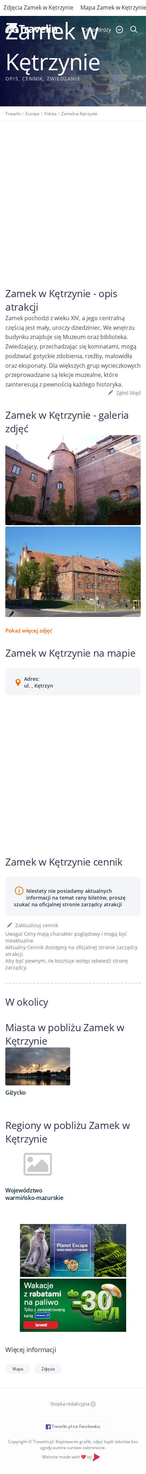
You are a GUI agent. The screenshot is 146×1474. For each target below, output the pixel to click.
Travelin (13, 114)
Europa (32, 114)
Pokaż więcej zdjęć (28, 630)
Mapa (17, 1369)
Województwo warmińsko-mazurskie (34, 1194)
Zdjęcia (48, 1369)
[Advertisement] (73, 198)
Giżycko (15, 1092)
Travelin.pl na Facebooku (75, 1426)
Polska (50, 114)
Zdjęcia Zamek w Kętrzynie (38, 7)
